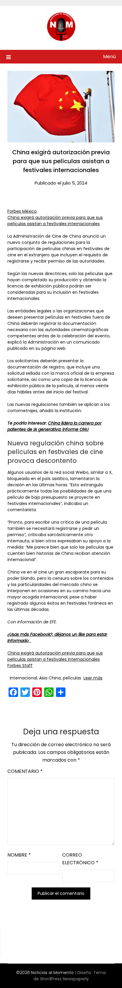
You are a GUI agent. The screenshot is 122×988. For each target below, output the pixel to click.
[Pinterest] (37, 692)
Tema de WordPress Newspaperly (69, 976)
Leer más (93, 678)
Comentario (25, 771)
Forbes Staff (20, 665)
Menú (109, 56)
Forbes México (22, 211)
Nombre (19, 855)
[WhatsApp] (49, 692)
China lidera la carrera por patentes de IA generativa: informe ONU (54, 426)
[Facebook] (13, 692)
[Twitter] (25, 692)
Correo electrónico (80, 859)
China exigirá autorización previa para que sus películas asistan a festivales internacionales (55, 221)
